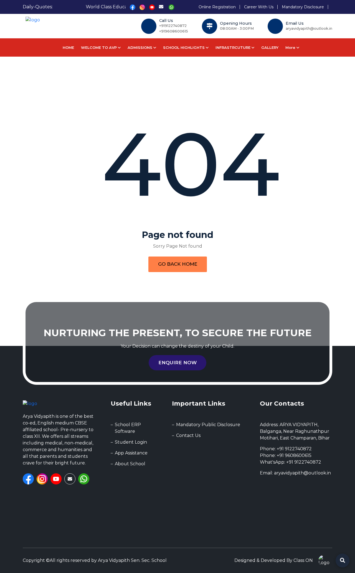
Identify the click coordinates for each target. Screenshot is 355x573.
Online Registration (217, 6)
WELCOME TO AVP (99, 47)
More (290, 47)
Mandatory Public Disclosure (208, 424)
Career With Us (258, 6)
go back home (177, 264)
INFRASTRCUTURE (233, 47)
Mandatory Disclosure (303, 6)
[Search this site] (342, 560)
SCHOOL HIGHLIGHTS (184, 47)
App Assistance (131, 453)
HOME (68, 47)
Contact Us (188, 435)
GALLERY (269, 47)
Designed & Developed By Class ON (273, 560)
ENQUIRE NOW (177, 362)
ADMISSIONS (140, 47)
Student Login (131, 442)
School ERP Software (128, 428)
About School (130, 463)
